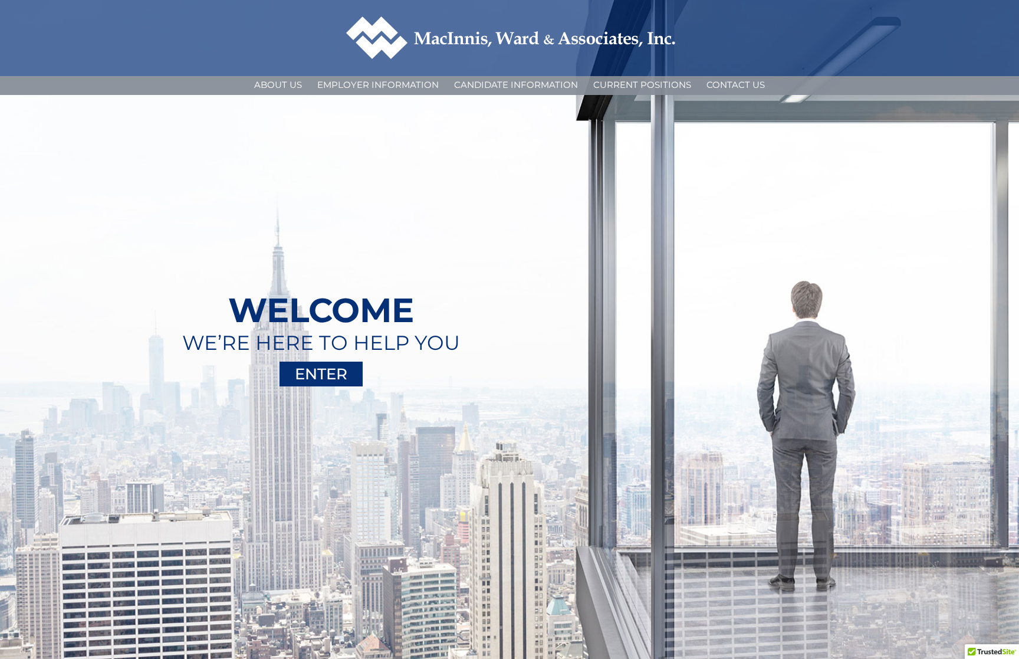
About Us (278, 84)
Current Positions (642, 84)
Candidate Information (516, 84)
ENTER (321, 374)
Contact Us (735, 84)
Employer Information (378, 84)
